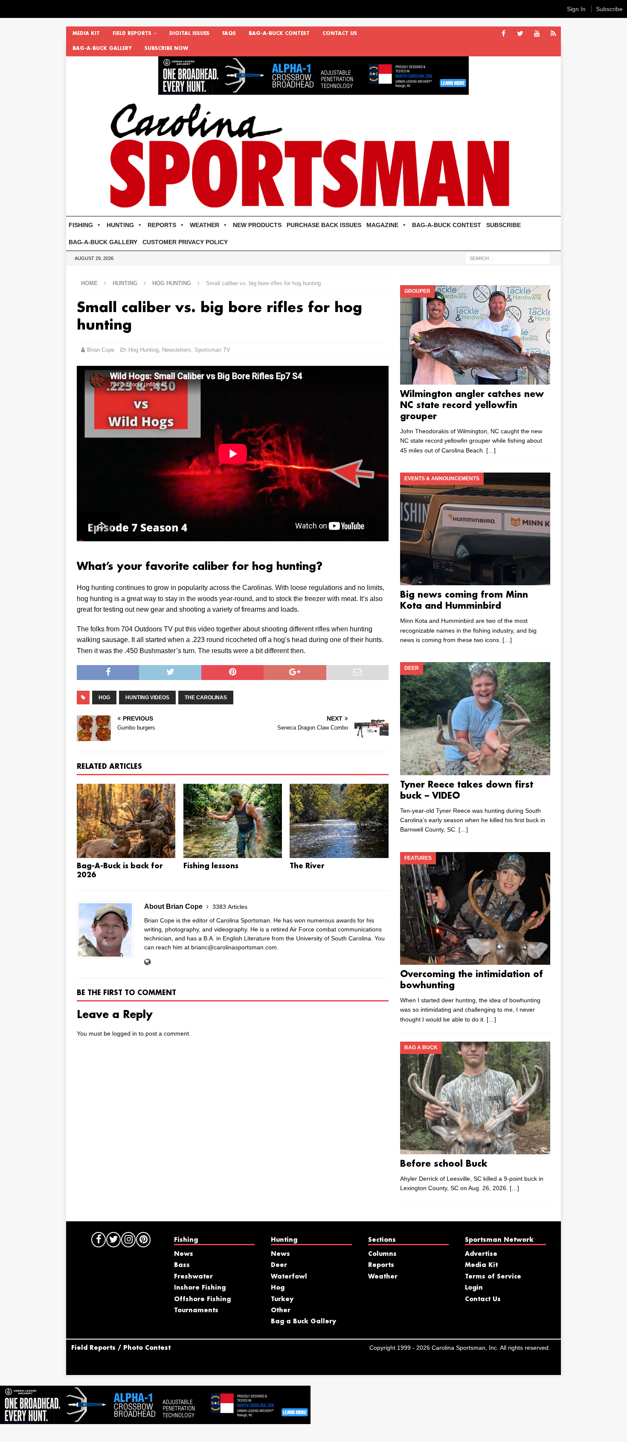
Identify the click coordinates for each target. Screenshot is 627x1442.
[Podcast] (553, 33)
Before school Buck (444, 1164)
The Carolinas (206, 698)
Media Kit (86, 33)
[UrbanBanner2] (313, 90)
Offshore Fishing (202, 1299)
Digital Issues (189, 33)
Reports (381, 1265)
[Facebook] (503, 33)
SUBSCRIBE (503, 225)
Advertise (481, 1254)
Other (280, 1310)
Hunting (125, 283)
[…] (491, 450)
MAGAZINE (382, 225)
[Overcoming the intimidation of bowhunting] (475, 908)
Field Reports (132, 33)
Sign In (576, 9)
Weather (383, 1276)
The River (307, 866)
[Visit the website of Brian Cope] (147, 962)
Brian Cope (100, 350)
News (183, 1254)
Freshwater (193, 1276)
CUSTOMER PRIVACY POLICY (185, 242)
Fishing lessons (210, 866)
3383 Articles (229, 906)
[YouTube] (536, 33)
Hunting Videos (147, 698)
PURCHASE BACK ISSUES (324, 225)
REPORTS (162, 225)
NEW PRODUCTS (257, 225)
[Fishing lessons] (232, 821)
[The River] (339, 821)
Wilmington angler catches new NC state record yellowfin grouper (472, 405)
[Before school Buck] (475, 1098)
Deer (279, 1265)
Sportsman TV (212, 350)
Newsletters (176, 350)
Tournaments (196, 1310)
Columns (382, 1254)
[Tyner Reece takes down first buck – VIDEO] (475, 718)
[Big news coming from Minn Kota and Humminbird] (475, 529)
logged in (124, 1033)
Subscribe (609, 9)
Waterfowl (289, 1276)
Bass (182, 1265)
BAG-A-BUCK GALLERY (102, 48)
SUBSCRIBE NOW (166, 48)
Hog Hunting (143, 350)
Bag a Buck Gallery (303, 1321)
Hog (104, 698)
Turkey (282, 1299)
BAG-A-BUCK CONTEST (279, 33)
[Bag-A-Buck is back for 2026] (126, 821)
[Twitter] (520, 33)
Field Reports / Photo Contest (121, 1348)
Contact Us (339, 33)
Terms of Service (493, 1276)
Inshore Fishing (200, 1287)
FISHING (81, 225)
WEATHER (204, 225)
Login (474, 1287)
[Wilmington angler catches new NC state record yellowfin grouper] (475, 335)
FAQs (229, 33)
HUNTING (120, 225)
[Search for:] (507, 257)
